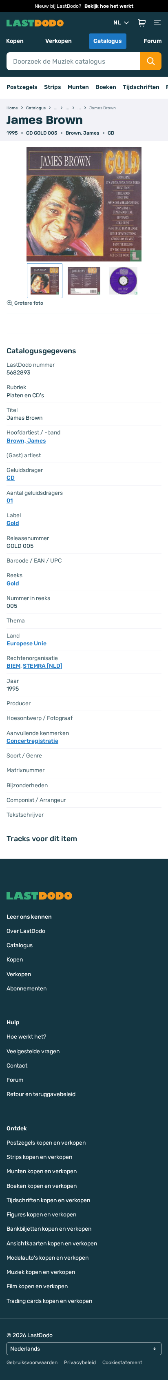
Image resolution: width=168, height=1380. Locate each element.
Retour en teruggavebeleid (41, 1094)
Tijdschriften (141, 87)
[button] (142, 23)
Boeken (105, 87)
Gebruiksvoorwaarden (32, 1362)
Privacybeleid (80, 1362)
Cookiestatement (122, 1362)
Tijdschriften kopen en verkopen (48, 1200)
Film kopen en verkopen (37, 1286)
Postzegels (22, 87)
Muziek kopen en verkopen (41, 1272)
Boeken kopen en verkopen (42, 1186)
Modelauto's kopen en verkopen (47, 1257)
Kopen (15, 41)
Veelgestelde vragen (33, 1051)
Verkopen (58, 41)
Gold (13, 523)
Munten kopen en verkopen (42, 1171)
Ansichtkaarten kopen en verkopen (52, 1243)
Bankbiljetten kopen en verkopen (49, 1228)
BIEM (13, 665)
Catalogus (107, 41)
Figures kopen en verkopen (41, 1214)
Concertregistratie (32, 741)
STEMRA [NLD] (42, 665)
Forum (153, 41)
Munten (78, 87)
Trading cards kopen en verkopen (49, 1301)
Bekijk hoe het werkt (108, 6)
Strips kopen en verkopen (39, 1157)
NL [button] (117, 22)
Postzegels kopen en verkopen (46, 1142)
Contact (17, 1065)
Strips (52, 87)
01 (10, 500)
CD (111, 133)
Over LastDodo (26, 931)
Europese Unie (26, 643)
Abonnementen (26, 988)
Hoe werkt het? (26, 1036)
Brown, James (82, 133)
